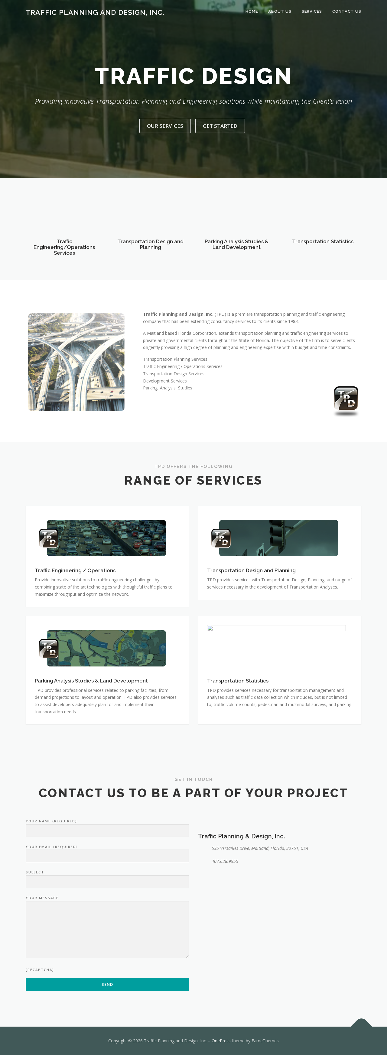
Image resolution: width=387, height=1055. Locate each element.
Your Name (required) (51, 821)
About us (279, 11)
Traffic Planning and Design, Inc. (95, 12)
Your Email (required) (52, 846)
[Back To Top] (361, 1026)
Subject (35, 872)
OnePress (221, 1041)
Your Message (42, 897)
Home (252, 11)
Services (312, 11)
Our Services (165, 125)
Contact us (346, 11)
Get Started (220, 125)
